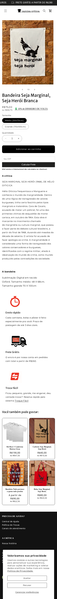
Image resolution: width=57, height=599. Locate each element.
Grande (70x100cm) (15, 126)
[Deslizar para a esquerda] (22, 90)
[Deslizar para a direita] (35, 90)
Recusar (27, 585)
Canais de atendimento (13, 528)
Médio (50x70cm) (14, 120)
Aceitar (27, 578)
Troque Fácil (21, 400)
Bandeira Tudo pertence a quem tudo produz (15, 490)
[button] (5, 11)
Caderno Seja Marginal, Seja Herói (42, 448)
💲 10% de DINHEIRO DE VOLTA (31, 109)
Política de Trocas (11, 525)
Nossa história (9, 543)
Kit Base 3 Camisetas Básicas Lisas (15, 448)
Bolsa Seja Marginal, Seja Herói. (42, 490)
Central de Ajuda (10, 521)
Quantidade (8, 133)
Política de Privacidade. (20, 571)
